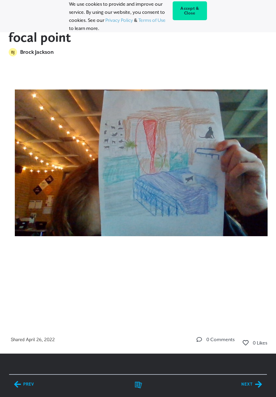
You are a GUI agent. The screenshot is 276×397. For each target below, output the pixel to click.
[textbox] (138, 169)
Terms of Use (152, 20)
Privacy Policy (119, 20)
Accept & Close (189, 10)
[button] (199, 339)
